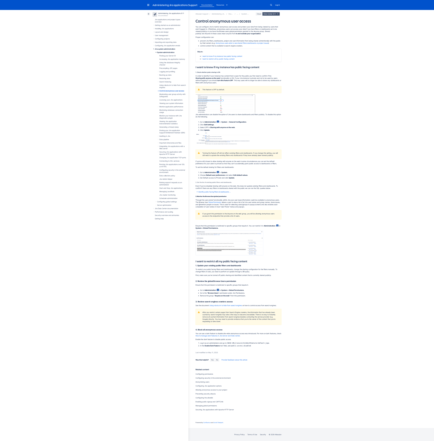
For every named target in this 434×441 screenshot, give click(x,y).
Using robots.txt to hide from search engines (225, 305)
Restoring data (164, 78)
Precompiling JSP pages (168, 68)
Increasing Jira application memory (172, 59)
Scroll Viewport (218, 422)
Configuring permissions (204, 374)
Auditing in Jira (164, 136)
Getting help (159, 219)
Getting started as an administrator (167, 25)
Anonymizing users (202, 382)
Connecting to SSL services (169, 161)
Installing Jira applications (164, 29)
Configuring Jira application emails (167, 45)
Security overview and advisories (167, 215)
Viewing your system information (171, 103)
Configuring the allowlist (204, 398)
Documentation (206, 5)
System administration (166, 52)
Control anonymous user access (171, 91)
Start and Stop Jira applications (171, 188)
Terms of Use (252, 434)
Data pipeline (164, 139)
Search (271, 5)
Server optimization (164, 205)
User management (161, 35)
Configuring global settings (167, 202)
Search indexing (165, 82)
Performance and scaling (164, 212)
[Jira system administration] (237, 14)
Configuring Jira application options (208, 386)
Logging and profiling (167, 72)
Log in (277, 5)
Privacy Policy (239, 434)
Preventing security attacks (206, 394)
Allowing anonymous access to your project (211, 390)
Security (263, 434)
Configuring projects (162, 39)
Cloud (259, 14)
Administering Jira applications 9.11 (171, 13)
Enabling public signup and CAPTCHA (209, 402)
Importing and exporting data (165, 42)
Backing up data (165, 75)
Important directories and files (170, 143)
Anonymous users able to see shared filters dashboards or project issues (242, 43)
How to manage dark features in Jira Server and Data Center (218, 336)
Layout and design (162, 32)
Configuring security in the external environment (213, 378)
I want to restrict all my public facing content (218, 59)
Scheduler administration (168, 198)
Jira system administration (165, 49)
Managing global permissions (206, 406)
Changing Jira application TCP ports (172, 158)
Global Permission (214, 202)
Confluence (207, 422)
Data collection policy (167, 176)
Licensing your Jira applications (170, 100)
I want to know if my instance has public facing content (222, 56)
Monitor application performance (171, 107)
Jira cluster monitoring (167, 195)
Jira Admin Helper (165, 179)
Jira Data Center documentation (166, 208)
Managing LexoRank (166, 191)
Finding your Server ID (167, 56)
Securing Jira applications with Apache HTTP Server (215, 410)
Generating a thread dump (169, 127)
